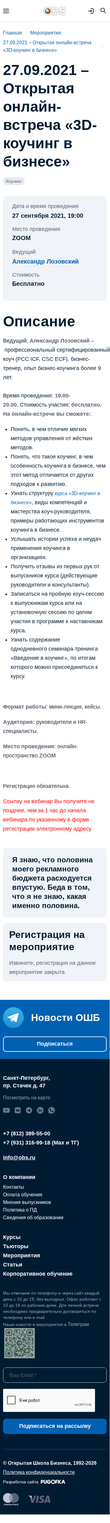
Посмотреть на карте (26, 1097)
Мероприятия (21, 1255)
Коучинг (14, 181)
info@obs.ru (19, 1158)
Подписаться (55, 1044)
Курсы (11, 1237)
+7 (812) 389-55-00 (26, 1133)
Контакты (13, 1187)
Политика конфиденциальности (39, 1472)
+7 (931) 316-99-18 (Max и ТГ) (41, 1143)
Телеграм (78, 1324)
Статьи (12, 1265)
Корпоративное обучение (38, 1274)
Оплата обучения (22, 1194)
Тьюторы (15, 1246)
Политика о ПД (20, 1209)
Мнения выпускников (27, 1202)
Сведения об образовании (33, 1217)
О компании (19, 1177)
